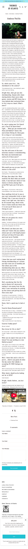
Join (14, 538)
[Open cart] (25, 7)
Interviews (11, 13)
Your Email (4, 441)
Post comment (14, 468)
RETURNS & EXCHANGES (8, 489)
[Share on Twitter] (15, 411)
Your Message (5, 448)
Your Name (4, 433)
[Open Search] (20, 7)
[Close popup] (25, 521)
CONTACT (4, 494)
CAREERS (4, 496)
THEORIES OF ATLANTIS (13, 7)
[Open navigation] (3, 7)
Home (6, 13)
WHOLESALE (5, 491)
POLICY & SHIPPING (7, 487)
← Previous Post (13, 420)
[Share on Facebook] (12, 411)
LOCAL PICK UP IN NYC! (8, 485)
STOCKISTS (5, 498)
